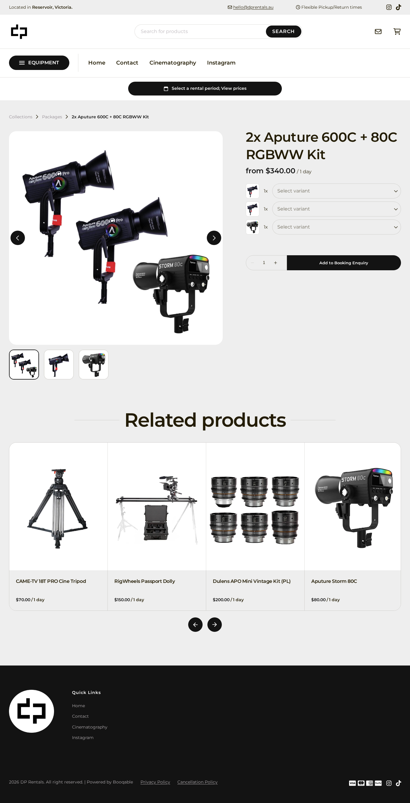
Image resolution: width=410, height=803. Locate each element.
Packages (52, 117)
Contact (127, 62)
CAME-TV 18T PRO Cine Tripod (51, 581)
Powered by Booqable (110, 782)
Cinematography (172, 62)
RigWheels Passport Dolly (144, 581)
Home (96, 62)
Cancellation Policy (197, 782)
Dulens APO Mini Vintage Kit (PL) (252, 581)
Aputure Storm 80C (334, 581)
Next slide (214, 624)
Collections (20, 117)
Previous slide (195, 624)
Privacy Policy (155, 782)
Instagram (221, 62)
